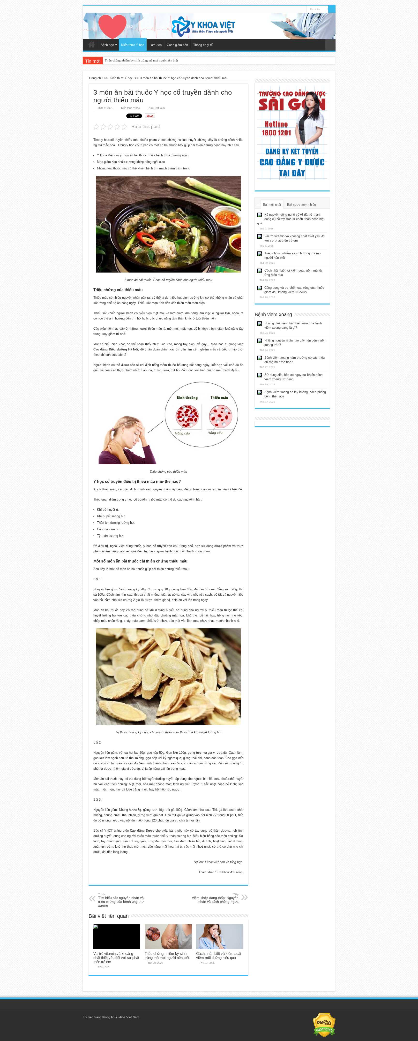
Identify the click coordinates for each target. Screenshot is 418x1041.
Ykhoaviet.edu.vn (217, 862)
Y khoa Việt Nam (127, 1017)
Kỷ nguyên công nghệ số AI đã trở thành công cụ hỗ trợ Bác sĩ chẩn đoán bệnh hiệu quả (291, 219)
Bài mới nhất (272, 204)
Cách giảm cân (177, 45)
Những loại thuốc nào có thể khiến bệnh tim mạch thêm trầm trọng (143, 168)
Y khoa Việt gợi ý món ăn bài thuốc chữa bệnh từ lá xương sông (142, 155)
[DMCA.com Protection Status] (324, 1024)
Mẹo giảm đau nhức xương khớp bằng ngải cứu (131, 162)
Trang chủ (91, 44)
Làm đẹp (155, 45)
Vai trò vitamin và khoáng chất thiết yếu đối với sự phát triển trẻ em (116, 957)
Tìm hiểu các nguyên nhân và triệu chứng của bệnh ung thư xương (121, 900)
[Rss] (303, 9)
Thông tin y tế (203, 45)
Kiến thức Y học (132, 45)
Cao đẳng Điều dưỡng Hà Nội (115, 349)
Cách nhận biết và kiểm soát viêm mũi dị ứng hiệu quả (140, 60)
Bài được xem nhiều (301, 204)
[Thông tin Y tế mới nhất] (209, 26)
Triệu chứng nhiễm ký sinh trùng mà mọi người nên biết (167, 955)
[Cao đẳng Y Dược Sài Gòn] (292, 133)
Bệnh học (107, 45)
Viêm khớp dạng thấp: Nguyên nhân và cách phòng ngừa (215, 898)
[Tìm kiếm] (332, 9)
